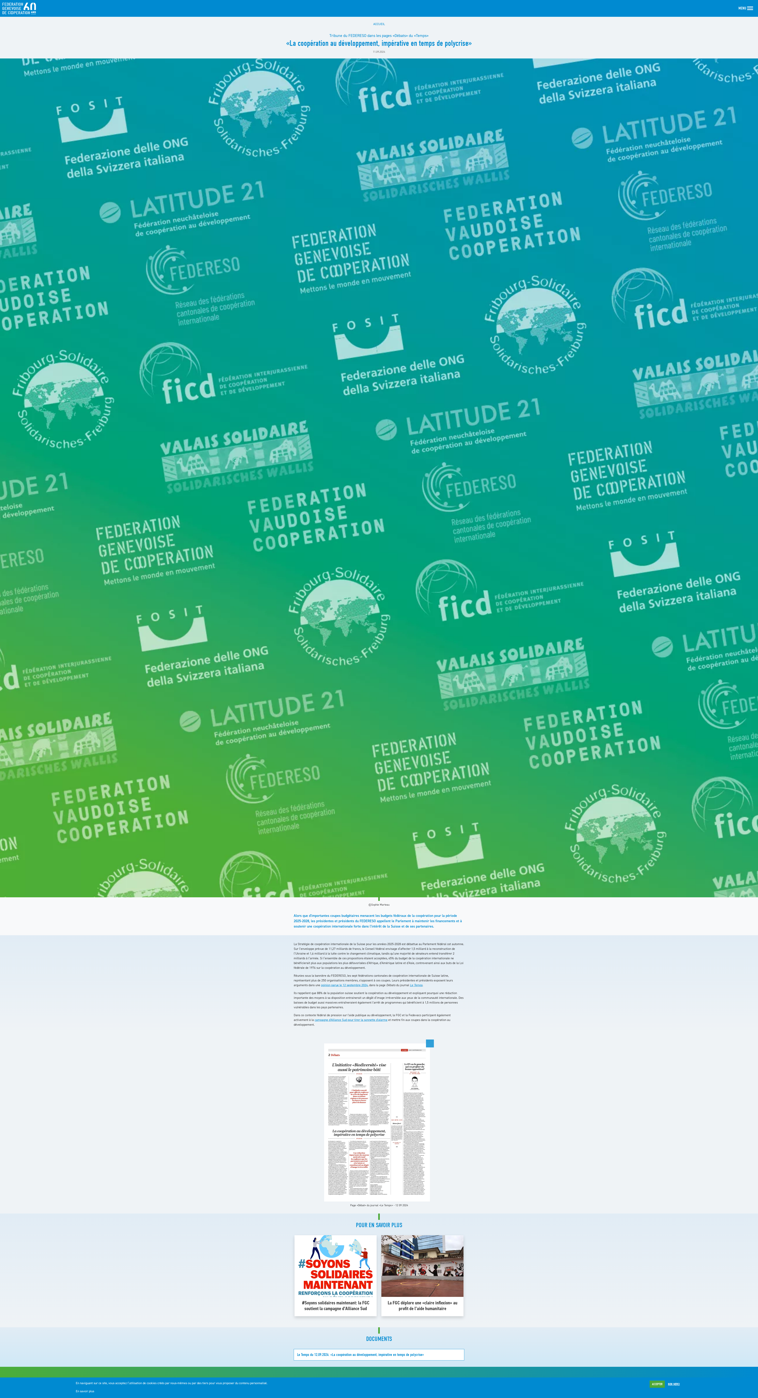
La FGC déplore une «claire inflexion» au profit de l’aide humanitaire (422, 1305)
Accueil (379, 24)
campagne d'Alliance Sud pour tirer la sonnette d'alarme (351, 1020)
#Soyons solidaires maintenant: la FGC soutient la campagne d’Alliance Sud (335, 1305)
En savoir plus (85, 1391)
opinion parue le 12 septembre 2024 (344, 985)
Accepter (657, 1384)
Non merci (674, 1384)
